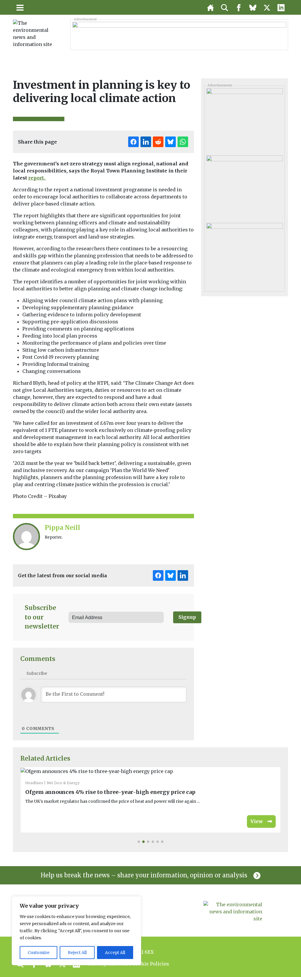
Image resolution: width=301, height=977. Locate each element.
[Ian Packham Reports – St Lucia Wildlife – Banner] (179, 34)
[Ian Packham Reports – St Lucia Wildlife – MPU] (244, 120)
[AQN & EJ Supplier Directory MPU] (244, 187)
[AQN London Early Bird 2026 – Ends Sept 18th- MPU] (244, 254)
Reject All (77, 952)
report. (37, 178)
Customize (38, 952)
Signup (187, 617)
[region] (76, 930)
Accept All (115, 952)
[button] (139, 842)
